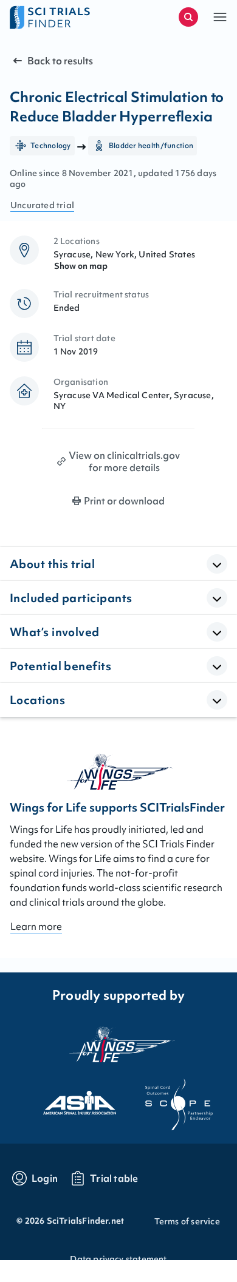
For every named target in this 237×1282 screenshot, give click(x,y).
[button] (220, 17)
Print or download (124, 500)
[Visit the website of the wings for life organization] (118, 1044)
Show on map (81, 265)
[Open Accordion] (217, 564)
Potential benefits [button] (60, 666)
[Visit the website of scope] (168, 1099)
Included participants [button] (71, 598)
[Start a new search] (188, 17)
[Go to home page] (64, 17)
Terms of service (187, 1221)
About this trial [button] (52, 564)
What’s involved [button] (55, 632)
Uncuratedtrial (42, 205)
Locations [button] (37, 700)
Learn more (36, 926)
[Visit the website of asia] (68, 1099)
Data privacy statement (118, 1258)
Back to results (60, 60)
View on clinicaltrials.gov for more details (124, 461)
